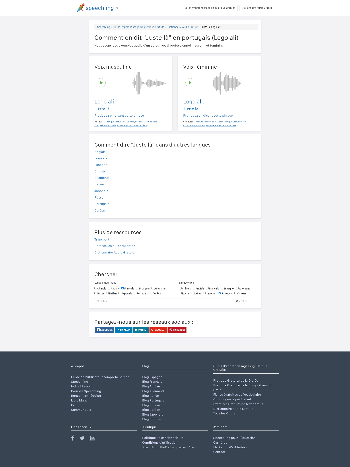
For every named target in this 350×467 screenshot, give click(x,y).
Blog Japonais (152, 414)
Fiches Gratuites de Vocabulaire (237, 394)
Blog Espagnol (152, 377)
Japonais (101, 191)
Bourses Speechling (86, 391)
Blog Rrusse (151, 405)
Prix (74, 405)
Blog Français (152, 381)
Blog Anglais (151, 386)
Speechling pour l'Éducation (234, 438)
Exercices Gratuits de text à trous (238, 404)
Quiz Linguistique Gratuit (232, 399)
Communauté (81, 410)
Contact (219, 452)
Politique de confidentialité (163, 438)
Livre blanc (79, 400)
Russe (99, 197)
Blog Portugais (153, 400)
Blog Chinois (151, 419)
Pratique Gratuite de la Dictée (235, 380)
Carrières (220, 442)
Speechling (103, 27)
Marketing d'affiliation (230, 447)
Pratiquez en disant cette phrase (119, 115)
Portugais (101, 204)
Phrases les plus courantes (114, 246)
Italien (99, 184)
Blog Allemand (153, 391)
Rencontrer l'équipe (86, 395)
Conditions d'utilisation (160, 442)
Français (100, 158)
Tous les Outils (224, 413)
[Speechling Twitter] (84, 439)
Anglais (100, 152)
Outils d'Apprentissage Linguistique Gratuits (209, 7)
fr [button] (117, 8)
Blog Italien (150, 395)
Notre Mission (81, 386)
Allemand (101, 178)
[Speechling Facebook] (75, 439)
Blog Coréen (151, 410)
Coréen (99, 210)
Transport (101, 239)
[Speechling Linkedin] (94, 439)
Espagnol (101, 165)
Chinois (100, 171)
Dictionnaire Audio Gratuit (257, 7)
